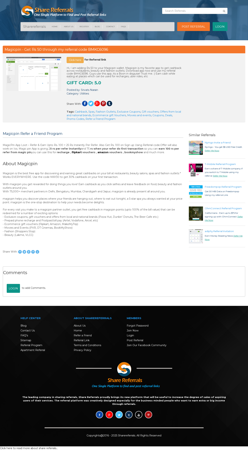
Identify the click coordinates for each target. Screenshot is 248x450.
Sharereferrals (34, 27)
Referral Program (31, 345)
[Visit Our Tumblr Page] (129, 415)
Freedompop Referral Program (223, 186)
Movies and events (139, 115)
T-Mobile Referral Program (220, 164)
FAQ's (24, 335)
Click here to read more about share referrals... (29, 448)
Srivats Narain (89, 90)
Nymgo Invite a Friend (218, 142)
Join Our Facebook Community (146, 345)
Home (55, 26)
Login (13, 288)
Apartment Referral (33, 350)
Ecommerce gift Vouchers (109, 115)
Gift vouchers (150, 111)
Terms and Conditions (87, 345)
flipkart (77, 152)
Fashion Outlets (106, 111)
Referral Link (82, 340)
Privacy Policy (82, 350)
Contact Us (28, 330)
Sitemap (26, 340)
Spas (91, 111)
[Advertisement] (214, 79)
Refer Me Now (212, 150)
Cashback (81, 111)
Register (84, 26)
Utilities (84, 93)
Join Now (133, 330)
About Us (68, 26)
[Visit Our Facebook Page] (99, 415)
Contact (110, 26)
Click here (75, 60)
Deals (168, 115)
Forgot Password (138, 325)
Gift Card (79, 82)
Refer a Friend (83, 335)
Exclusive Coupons (129, 111)
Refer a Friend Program (100, 119)
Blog (97, 26)
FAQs (123, 26)
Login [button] (220, 26)
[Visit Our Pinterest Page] (148, 415)
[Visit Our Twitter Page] (119, 415)
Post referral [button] (193, 26)
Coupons (158, 115)
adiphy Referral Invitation (219, 231)
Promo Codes (75, 119)
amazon (103, 152)
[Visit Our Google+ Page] (109, 415)
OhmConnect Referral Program (223, 208)
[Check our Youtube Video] (138, 415)
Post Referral (135, 340)
